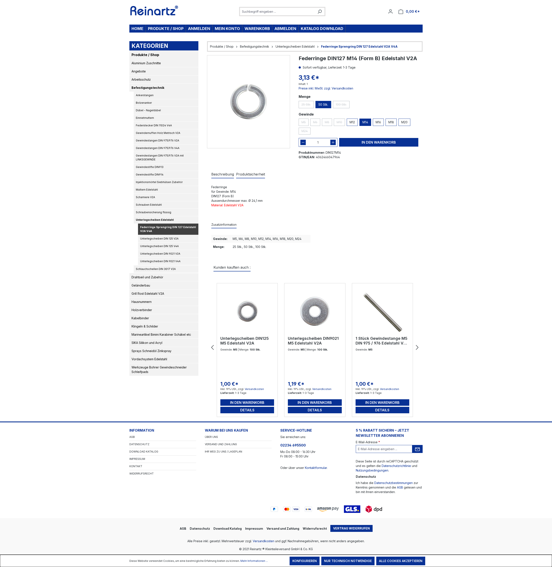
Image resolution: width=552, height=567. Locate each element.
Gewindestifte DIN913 (149, 167)
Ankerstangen (145, 95)
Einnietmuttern (145, 117)
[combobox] (277, 11)
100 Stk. (343, 105)
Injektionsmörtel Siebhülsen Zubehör (159, 182)
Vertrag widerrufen (351, 528)
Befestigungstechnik (148, 87)
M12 (352, 122)
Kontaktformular (316, 468)
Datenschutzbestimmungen (393, 483)
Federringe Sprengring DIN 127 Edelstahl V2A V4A (168, 229)
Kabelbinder (140, 318)
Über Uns (211, 437)
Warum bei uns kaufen (226, 430)
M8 (328, 123)
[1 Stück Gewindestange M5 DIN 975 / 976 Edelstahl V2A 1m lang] (382, 311)
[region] (248, 101)
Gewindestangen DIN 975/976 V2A (157, 140)
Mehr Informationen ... (254, 560)
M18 (391, 122)
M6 (316, 123)
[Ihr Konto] (390, 11)
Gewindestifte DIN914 (149, 174)
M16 (378, 122)
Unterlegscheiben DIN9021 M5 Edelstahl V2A (313, 340)
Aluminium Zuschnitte (146, 63)
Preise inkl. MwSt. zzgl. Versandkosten (326, 88)
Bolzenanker (144, 102)
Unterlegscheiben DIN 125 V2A (159, 238)
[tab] (222, 174)
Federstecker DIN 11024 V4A (154, 125)
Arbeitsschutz (141, 79)
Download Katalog (143, 451)
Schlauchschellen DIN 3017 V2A (156, 269)
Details (247, 410)
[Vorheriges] (212, 348)
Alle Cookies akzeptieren (400, 561)
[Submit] (417, 449)
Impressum (137, 458)
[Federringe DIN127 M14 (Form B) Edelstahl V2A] (248, 102)
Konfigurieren (304, 561)
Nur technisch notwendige (348, 561)
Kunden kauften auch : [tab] (232, 267)
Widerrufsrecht (141, 473)
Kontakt (135, 466)
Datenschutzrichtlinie (396, 466)
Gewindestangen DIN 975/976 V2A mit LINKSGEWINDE (160, 157)
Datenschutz (139, 444)
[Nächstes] (417, 348)
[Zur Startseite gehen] (154, 10)
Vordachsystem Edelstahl (149, 359)
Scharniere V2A (145, 197)
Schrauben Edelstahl (149, 204)
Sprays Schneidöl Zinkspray (151, 351)
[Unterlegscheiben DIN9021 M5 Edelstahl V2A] (315, 311)
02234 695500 (293, 445)
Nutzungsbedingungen (372, 470)
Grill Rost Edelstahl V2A (148, 293)
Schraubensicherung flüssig (153, 212)
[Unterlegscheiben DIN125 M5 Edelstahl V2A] (247, 311)
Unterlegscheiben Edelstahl (155, 219)
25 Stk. (307, 105)
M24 (305, 132)
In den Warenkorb (379, 142)
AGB (132, 437)
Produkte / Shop (145, 55)
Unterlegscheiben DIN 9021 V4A (160, 261)
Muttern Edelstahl (147, 189)
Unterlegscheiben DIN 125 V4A (159, 246)
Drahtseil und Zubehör (147, 277)
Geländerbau (141, 285)
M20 (404, 122)
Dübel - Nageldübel (148, 110)
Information (141, 430)
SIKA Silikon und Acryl (147, 343)
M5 (305, 123)
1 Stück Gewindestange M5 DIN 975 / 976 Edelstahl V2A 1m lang (382, 341)
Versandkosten (254, 389)
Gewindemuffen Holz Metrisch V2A (158, 133)
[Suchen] (320, 11)
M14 (365, 122)
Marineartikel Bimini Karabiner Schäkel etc (161, 334)
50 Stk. (323, 104)
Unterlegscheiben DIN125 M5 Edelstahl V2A (244, 340)
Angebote (139, 71)
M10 (341, 123)
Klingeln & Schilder (145, 326)
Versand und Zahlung (221, 444)
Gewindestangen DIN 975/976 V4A (157, 148)
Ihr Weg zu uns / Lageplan (223, 451)
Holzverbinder (142, 310)
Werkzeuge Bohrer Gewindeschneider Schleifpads (159, 369)
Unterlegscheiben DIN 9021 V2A (160, 253)
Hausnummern (142, 302)
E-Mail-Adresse (368, 442)
